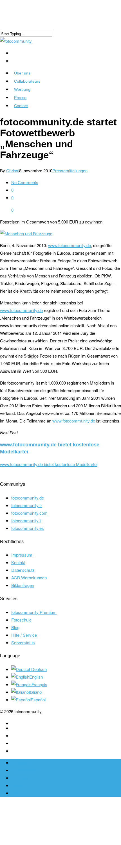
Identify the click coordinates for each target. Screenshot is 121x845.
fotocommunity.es (27, 528)
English (36, 677)
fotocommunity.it (26, 520)
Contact (21, 105)
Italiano (35, 692)
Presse (20, 97)
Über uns (22, 73)
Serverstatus (23, 642)
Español (38, 699)
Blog (15, 627)
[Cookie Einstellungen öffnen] (42, 841)
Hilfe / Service (24, 635)
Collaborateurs (27, 81)
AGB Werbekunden (29, 577)
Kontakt (18, 562)
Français (39, 684)
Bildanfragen (22, 585)
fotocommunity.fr (26, 505)
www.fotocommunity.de (69, 245)
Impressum (21, 555)
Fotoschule (21, 620)
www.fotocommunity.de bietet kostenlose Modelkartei (48, 464)
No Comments (24, 182)
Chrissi (12, 170)
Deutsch (39, 669)
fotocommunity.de (27, 498)
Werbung (22, 89)
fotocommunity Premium (34, 612)
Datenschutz (23, 570)
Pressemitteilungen (70, 170)
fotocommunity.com (29, 513)
